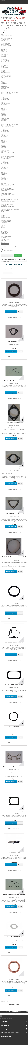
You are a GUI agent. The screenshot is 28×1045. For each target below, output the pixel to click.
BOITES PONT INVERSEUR (6, 76)
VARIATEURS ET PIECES (5, 43)
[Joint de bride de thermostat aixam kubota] (14, 503)
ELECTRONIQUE (4, 119)
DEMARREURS (4, 73)
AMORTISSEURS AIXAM (5, 48)
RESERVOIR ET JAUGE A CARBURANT (8, 57)
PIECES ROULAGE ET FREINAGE (7, 204)
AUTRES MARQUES (5, 210)
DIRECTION (3, 50)
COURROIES (3, 198)
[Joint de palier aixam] (14, 716)
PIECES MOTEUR (4, 56)
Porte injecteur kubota (14, 852)
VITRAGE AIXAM (4, 37)
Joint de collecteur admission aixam (14, 684)
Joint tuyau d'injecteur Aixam (14, 936)
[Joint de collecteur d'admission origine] (14, 801)
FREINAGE (3, 71)
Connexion (3, 0)
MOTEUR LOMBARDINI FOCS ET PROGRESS (9, 92)
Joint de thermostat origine (14, 468)
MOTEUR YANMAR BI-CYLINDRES (7, 126)
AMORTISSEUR (4, 222)
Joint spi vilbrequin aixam (14, 299)
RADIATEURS (3, 55)
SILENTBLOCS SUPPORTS (6, 45)
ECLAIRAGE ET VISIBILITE (6, 60)
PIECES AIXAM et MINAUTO (6, 35)
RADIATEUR (3, 230)
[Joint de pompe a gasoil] (14, 331)
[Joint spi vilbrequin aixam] (14, 289)
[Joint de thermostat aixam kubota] (14, 412)
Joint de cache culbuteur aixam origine (14, 380)
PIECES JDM (3, 96)
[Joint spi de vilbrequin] (14, 591)
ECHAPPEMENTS (4, 54)
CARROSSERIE (4, 59)
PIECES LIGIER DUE (4, 65)
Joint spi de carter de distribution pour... (14, 976)
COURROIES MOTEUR (5, 67)
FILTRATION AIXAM (4, 40)
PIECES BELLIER (4, 190)
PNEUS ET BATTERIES (5, 61)
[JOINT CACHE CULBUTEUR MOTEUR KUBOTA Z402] (14, 546)
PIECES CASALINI (4, 200)
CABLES (2, 81)
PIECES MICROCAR (4, 128)
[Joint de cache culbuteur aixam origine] (14, 370)
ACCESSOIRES (4, 62)
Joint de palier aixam (14, 726)
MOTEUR (2, 195)
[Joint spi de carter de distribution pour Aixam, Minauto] (14, 966)
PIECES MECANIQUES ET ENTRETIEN (8, 191)
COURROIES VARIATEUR (5, 39)
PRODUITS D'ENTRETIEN (5, 64)
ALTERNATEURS (4, 49)
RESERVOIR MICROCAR (5, 158)
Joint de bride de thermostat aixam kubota (14, 513)
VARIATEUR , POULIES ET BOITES (7, 196)
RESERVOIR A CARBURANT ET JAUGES (8, 94)
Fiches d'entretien (6, 1036)
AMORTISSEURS (4, 77)
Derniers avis (14, 1005)
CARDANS (3, 82)
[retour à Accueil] (2, 260)
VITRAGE (2, 66)
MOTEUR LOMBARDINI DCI (6, 93)
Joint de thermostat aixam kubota (14, 422)
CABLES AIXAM (4, 51)
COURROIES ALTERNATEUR (6, 38)
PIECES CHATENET (4, 160)
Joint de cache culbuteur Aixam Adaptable (14, 894)
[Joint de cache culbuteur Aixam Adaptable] (14, 884)
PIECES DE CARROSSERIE (6, 193)
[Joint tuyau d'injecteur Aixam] (14, 926)
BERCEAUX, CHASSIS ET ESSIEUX (7, 89)
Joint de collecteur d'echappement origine (14, 766)
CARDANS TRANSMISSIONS (6, 53)
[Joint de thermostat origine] (14, 458)
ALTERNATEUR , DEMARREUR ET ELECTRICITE (10, 199)
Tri (1, 273)
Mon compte (4, 1029)
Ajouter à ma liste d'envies (15, 317)
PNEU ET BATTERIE (4, 232)
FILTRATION (3, 70)
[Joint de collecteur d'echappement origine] (14, 756)
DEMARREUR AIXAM (5, 44)
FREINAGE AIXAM (4, 41)
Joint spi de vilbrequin (14, 601)
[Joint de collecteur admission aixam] (14, 674)
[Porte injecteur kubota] (14, 842)
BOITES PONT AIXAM (5, 46)
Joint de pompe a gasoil (14, 341)
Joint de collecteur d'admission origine (14, 811)
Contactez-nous (4, 1)
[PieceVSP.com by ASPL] (14, 11)
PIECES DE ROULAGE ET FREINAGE (8, 194)
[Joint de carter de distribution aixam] (14, 632)
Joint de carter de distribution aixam (14, 642)
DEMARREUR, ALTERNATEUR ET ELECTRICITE (10, 209)
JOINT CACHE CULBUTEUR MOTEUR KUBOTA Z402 (14, 557)
